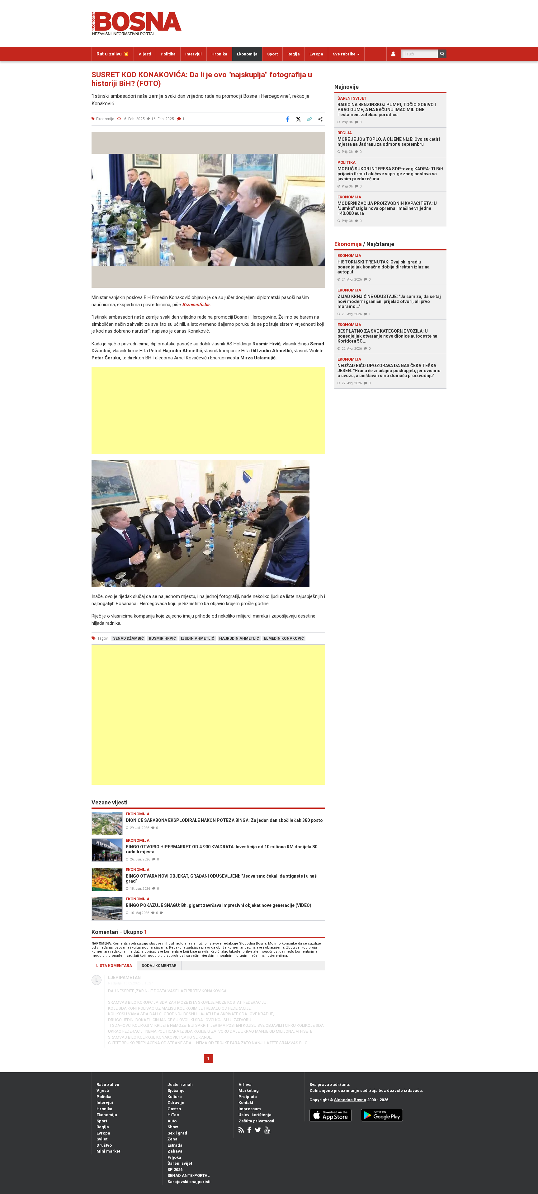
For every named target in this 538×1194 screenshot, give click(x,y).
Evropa (316, 54)
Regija (293, 54)
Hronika (219, 54)
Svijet (102, 1139)
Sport (272, 54)
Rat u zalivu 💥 (113, 54)
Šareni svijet (180, 1163)
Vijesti (145, 54)
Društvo (104, 1145)
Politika (168, 54)
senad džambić (128, 638)
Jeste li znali (180, 1084)
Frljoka (174, 1157)
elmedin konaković (284, 638)
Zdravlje (176, 1102)
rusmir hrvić (162, 638)
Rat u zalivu (108, 1084)
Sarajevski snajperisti (189, 1181)
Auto (172, 1121)
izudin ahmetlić (197, 638)
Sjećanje (176, 1090)
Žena (172, 1139)
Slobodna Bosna (350, 1099)
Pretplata (247, 1096)
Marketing (248, 1090)
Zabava (175, 1151)
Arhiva (245, 1084)
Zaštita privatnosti (256, 1121)
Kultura (175, 1096)
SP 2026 (175, 1169)
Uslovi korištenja (254, 1114)
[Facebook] (249, 1131)
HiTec (173, 1114)
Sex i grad (177, 1133)
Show (173, 1127)
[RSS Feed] (241, 1131)
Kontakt (245, 1102)
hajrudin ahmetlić (239, 638)
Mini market (108, 1151)
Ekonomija (247, 54)
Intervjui (193, 54)
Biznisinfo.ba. (196, 304)
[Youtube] (267, 1131)
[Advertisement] (208, 410)
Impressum (249, 1108)
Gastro (174, 1108)
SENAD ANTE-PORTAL (189, 1175)
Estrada (175, 1145)
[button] (319, 138)
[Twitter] (258, 1131)
